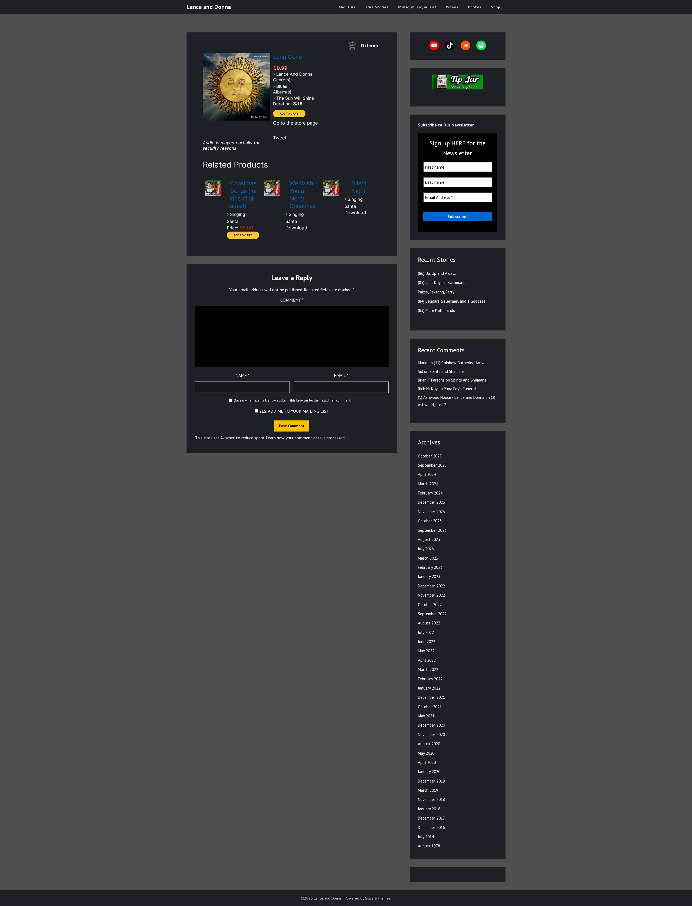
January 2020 (429, 771)
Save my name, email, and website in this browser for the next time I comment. (292, 400)
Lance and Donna (209, 7)
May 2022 (426, 650)
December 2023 (431, 502)
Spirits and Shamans (447, 371)
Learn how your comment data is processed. (305, 437)
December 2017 (431, 818)
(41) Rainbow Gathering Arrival (460, 362)
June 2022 (426, 641)
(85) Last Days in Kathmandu (443, 282)
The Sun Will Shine (295, 98)
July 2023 (426, 548)
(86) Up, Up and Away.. (437, 273)
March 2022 (428, 669)
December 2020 (431, 725)
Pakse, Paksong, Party (436, 292)
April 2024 (427, 474)
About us (346, 7)
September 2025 (432, 465)
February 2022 (430, 678)
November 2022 (431, 595)
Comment (291, 300)
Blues (281, 86)
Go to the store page (295, 123)
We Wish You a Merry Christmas (302, 194)
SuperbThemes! (378, 898)
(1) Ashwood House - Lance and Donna (451, 397)
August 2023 (429, 539)
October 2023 (430, 520)
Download (296, 227)
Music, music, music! (417, 7)
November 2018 (431, 799)
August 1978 (429, 845)
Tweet (280, 138)
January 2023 (429, 576)
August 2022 (429, 623)
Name (242, 375)
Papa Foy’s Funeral (460, 388)
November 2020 (431, 734)
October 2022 (430, 604)
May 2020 (426, 753)
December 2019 (431, 781)
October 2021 (430, 706)
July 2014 (426, 836)
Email (341, 375)
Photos (474, 7)
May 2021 (426, 715)
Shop (495, 7)
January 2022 (429, 688)
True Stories (376, 7)
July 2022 (426, 632)
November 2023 (431, 511)
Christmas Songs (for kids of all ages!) (243, 194)
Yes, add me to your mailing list (293, 411)
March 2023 (428, 558)
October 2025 (430, 456)
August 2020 (429, 743)
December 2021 (431, 697)
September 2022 (432, 613)
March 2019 (428, 790)
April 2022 (427, 660)
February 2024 (430, 493)
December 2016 (431, 827)
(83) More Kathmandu (436, 310)
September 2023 (432, 530)
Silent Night (358, 187)
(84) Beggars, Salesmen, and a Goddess (451, 301)
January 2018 (429, 808)
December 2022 (431, 586)
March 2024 (428, 483)
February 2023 (430, 567)
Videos (452, 7)
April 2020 (427, 762)
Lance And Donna (294, 74)
